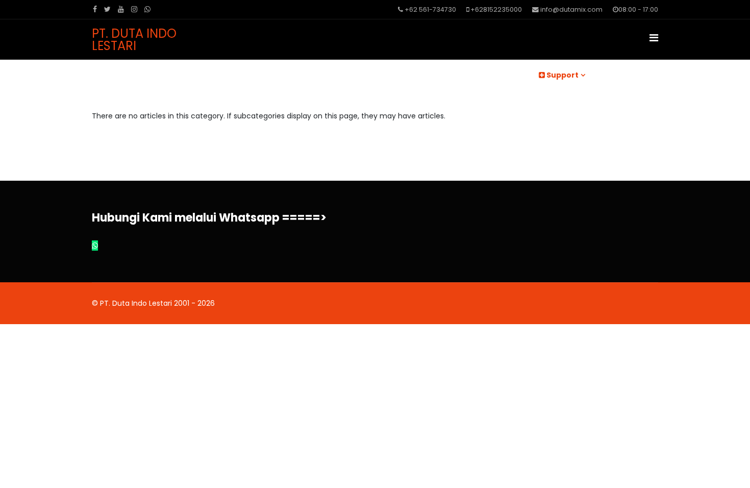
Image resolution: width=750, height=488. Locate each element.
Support (562, 75)
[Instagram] (134, 9)
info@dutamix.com (571, 9)
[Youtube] (121, 9)
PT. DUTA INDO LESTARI (134, 40)
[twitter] (107, 9)
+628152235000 (496, 9)
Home (270, 75)
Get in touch (629, 75)
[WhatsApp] (147, 9)
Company (358, 75)
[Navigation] (653, 38)
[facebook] (95, 9)
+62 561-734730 (430, 9)
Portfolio (504, 75)
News (310, 75)
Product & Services (435, 75)
